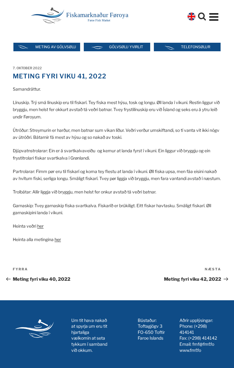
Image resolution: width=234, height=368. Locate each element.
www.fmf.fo (190, 350)
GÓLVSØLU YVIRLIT (126, 47)
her (40, 226)
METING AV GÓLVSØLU (55, 47)
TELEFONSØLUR (195, 47)
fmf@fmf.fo (203, 344)
